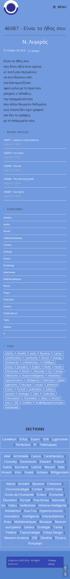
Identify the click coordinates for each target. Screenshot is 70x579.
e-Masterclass (30, 362)
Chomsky (10, 462)
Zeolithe (27, 402)
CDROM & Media (13, 238)
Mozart (50, 467)
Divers (7, 258)
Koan (7, 522)
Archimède (20, 456)
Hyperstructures (51, 511)
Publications (10, 313)
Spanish (10, 393)
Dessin (45, 357)
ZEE (16, 402)
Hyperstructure (13, 380)
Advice (10, 484)
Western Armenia (16, 538)
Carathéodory (53, 456)
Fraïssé (59, 462)
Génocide (58, 500)
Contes (8, 244)
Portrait (21, 389)
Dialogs (8, 251)
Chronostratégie (17, 489)
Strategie (23, 393)
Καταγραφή (11, 407)
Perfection (23, 445)
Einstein (45, 462)
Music (7, 285)
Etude (47, 366)
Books (7, 231)
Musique (27, 384)
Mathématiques (25, 522)
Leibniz (36, 467)
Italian (61, 380)
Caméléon (9, 439)
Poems (7, 306)
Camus (58, 353)
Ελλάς (23, 439)
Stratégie (43, 527)
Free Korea (11, 371)
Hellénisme (27, 505)
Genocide (38, 371)
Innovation (11, 516)
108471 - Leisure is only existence (21, 140)
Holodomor (54, 375)
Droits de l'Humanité (19, 495)
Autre (33, 353)
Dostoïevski (28, 462)
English (36, 366)
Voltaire (42, 472)
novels (39, 384)
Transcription (12, 398)
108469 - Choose (12, 166)
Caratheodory (13, 357)
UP (65, 568)
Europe (25, 500)
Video (44, 398)
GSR (46, 439)
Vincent (55, 398)
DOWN (65, 574)
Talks (7, 320)
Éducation (10, 500)
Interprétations (53, 516)
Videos (7, 327)
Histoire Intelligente (33, 375)
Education (22, 366)
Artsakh (21, 353)
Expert (35, 439)
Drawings (9, 265)
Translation (30, 398)
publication (35, 389)
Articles (35, 51)
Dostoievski (11, 362)
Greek (59, 371)
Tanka (57, 527)
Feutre (58, 366)
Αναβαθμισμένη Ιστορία (49, 402)
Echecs (9, 366)
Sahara (50, 389)
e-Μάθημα (48, 362)
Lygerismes (60, 439)
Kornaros (21, 467)
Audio (7, 224)
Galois (7, 467)
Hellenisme (11, 375)
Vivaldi (28, 472)
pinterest (52, 384)
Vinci (7, 402)
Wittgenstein (60, 472)
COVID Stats (53, 489)
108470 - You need (13, 153)
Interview (48, 380)
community (31, 357)
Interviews (9, 272)
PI (35, 445)
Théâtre (10, 532)
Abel (7, 456)
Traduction (49, 393)
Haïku (12, 505)
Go (50, 371)
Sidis (61, 467)
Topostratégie (30, 532)
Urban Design (53, 532)
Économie (56, 495)
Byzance (45, 353)
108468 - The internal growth (19, 179)
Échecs (41, 495)
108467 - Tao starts (14, 192)
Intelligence (32, 380)
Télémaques (48, 445)
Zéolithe (46, 538)
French (25, 371)
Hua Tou (30, 511)
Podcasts (9, 299)
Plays (7, 292)
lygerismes (11, 384)
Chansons (54, 484)
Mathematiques (12, 279)
